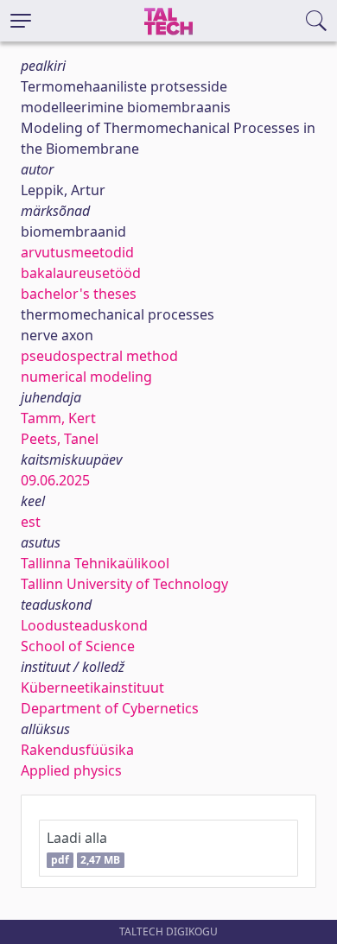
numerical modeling (86, 376)
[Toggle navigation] (20, 20)
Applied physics (71, 770)
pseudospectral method (99, 355)
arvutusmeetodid (77, 252)
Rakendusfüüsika (77, 749)
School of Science (78, 646)
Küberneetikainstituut (92, 687)
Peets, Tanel (60, 438)
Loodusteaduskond (84, 625)
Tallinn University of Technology (124, 583)
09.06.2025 (55, 480)
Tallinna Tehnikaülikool (95, 563)
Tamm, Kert (58, 418)
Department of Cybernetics (110, 708)
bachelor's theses (79, 293)
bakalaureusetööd (81, 272)
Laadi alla (83, 847)
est (31, 521)
